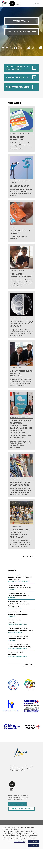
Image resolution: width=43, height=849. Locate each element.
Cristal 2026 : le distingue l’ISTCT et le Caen (21, 323)
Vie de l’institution (24, 133)
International (14, 417)
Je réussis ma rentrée (16, 77)
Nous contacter (16, 804)
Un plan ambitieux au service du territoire (21, 373)
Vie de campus (14, 133)
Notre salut (12, 622)
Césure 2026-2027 (19, 186)
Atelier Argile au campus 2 (18, 614)
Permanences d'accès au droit (19, 588)
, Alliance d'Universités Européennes (21, 768)
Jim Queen (12, 654)
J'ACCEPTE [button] (34, 841)
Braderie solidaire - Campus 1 (19, 596)
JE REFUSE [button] (34, 845)
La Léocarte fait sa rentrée (20, 232)
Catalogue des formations (21, 31)
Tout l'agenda (29, 664)
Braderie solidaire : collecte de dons (20, 483)
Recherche (24, 317)
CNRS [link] (30, 321)
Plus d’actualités (28, 556)
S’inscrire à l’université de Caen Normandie (18, 68)
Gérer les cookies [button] (19, 841)
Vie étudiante (14, 227)
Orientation (13, 180)
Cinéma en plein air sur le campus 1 (21, 646)
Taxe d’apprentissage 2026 (18, 87)
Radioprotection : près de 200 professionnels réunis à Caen (19, 533)
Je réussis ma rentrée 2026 (17, 138)
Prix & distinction (15, 317)
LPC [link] (15, 326)
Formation (13, 270)
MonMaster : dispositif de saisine (21, 275)
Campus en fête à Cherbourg (19, 638)
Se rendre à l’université (21, 809)
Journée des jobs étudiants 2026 (20, 630)
